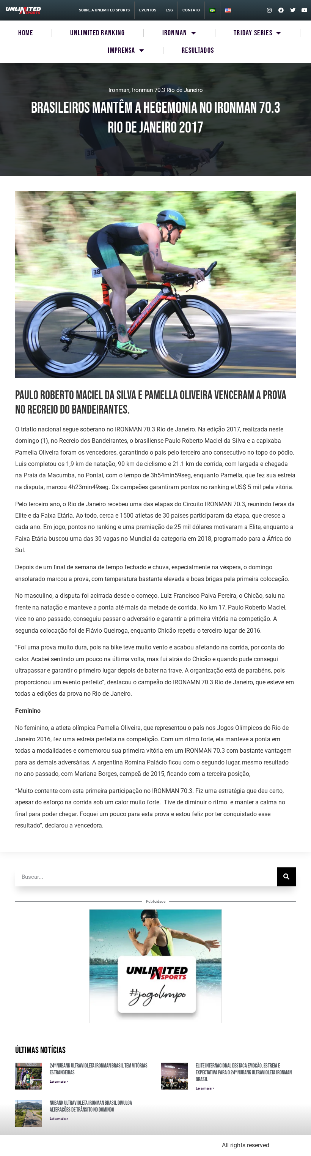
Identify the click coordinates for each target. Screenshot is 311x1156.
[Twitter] (292, 10)
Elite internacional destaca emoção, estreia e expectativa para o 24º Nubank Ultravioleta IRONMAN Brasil (244, 1072)
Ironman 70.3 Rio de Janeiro (167, 90)
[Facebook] (281, 10)
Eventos (147, 10)
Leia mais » (59, 1081)
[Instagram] (269, 10)
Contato (191, 10)
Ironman (118, 90)
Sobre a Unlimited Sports (104, 10)
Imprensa (121, 50)
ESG (169, 10)
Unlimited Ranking (97, 33)
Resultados (198, 50)
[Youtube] (304, 10)
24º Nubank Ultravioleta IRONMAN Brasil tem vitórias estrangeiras (99, 1069)
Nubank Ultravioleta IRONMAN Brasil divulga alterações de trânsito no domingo (91, 1106)
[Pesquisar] (286, 876)
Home (25, 33)
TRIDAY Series (253, 33)
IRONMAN (174, 33)
